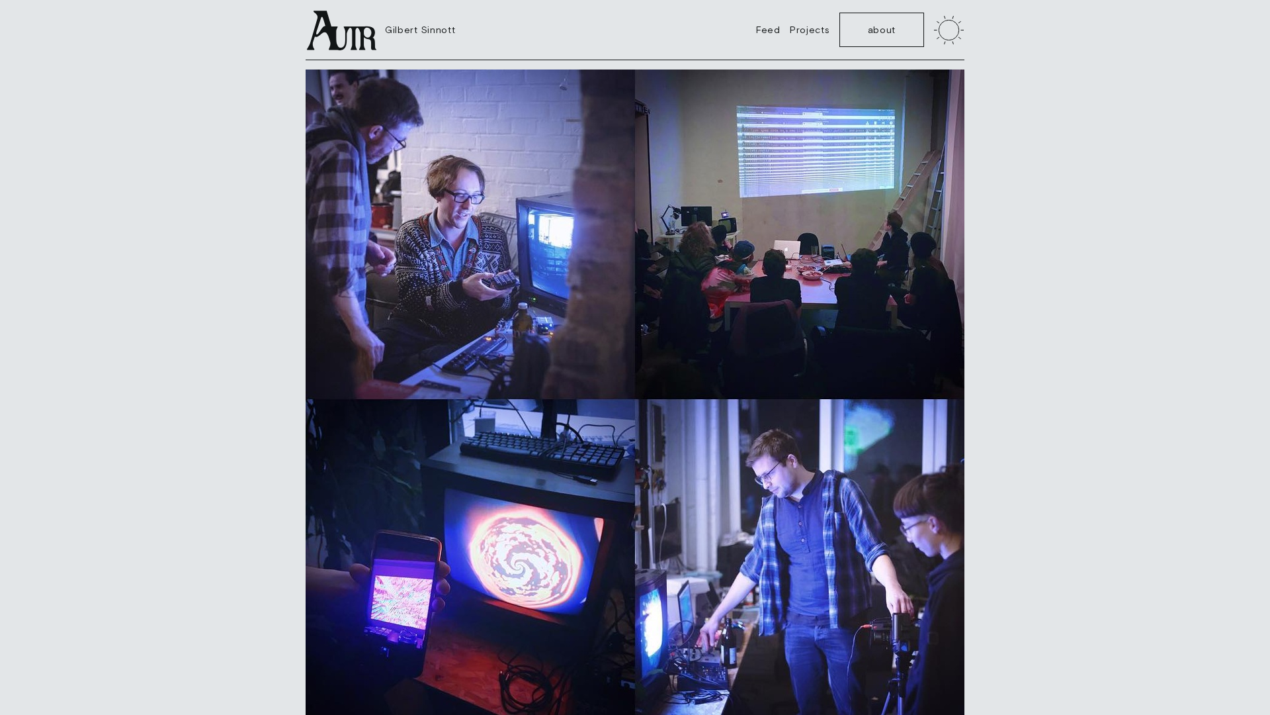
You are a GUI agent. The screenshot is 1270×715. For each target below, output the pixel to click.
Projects (810, 29)
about (882, 29)
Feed (768, 29)
